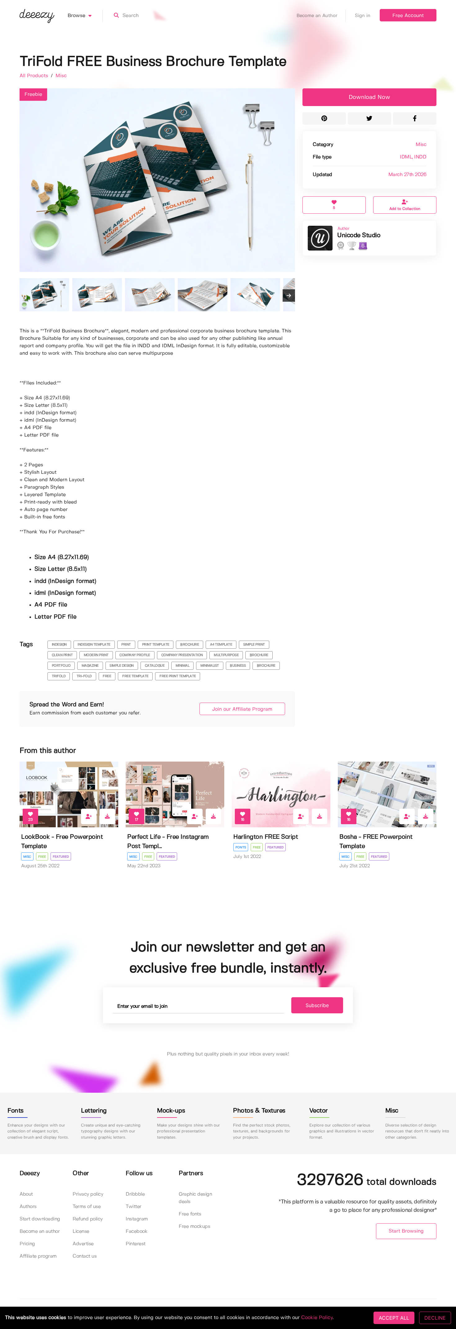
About (26, 1194)
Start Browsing (406, 1231)
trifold (59, 676)
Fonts (240, 847)
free (107, 676)
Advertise (83, 1244)
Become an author (40, 1231)
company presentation (182, 655)
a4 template (221, 644)
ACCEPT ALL (394, 1318)
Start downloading (40, 1219)
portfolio (61, 665)
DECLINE (435, 1318)
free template (135, 676)
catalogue (155, 665)
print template (155, 644)
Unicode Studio (358, 235)
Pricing (27, 1244)
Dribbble (135, 1194)
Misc (61, 75)
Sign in (362, 16)
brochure (189, 644)
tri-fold (84, 676)
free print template (177, 676)
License (81, 1231)
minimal (183, 665)
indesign (59, 644)
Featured (61, 856)
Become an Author (317, 16)
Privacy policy (88, 1194)
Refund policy (88, 1219)
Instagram (137, 1219)
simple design (122, 665)
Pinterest (135, 1244)
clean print (62, 655)
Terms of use (87, 1206)
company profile (134, 655)
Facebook (136, 1231)
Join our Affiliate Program (242, 709)
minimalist (209, 665)
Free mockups (194, 1226)
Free (42, 856)
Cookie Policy (317, 1317)
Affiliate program (38, 1256)
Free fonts (190, 1214)
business (238, 665)
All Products (35, 75)
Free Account (408, 15)
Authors (28, 1206)
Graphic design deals (195, 1198)
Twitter (133, 1206)
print (126, 644)
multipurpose (226, 655)
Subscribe (317, 1005)
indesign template (94, 644)
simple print (254, 644)
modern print (96, 655)
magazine (90, 665)
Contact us (84, 1256)
